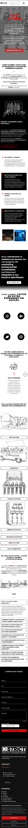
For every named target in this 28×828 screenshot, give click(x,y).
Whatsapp (5, 767)
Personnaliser (14, 821)
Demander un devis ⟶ (14, 50)
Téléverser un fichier (5, 723)
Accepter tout (14, 817)
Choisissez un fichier (10, 725)
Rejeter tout (14, 825)
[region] (14, 815)
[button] (23, 3)
